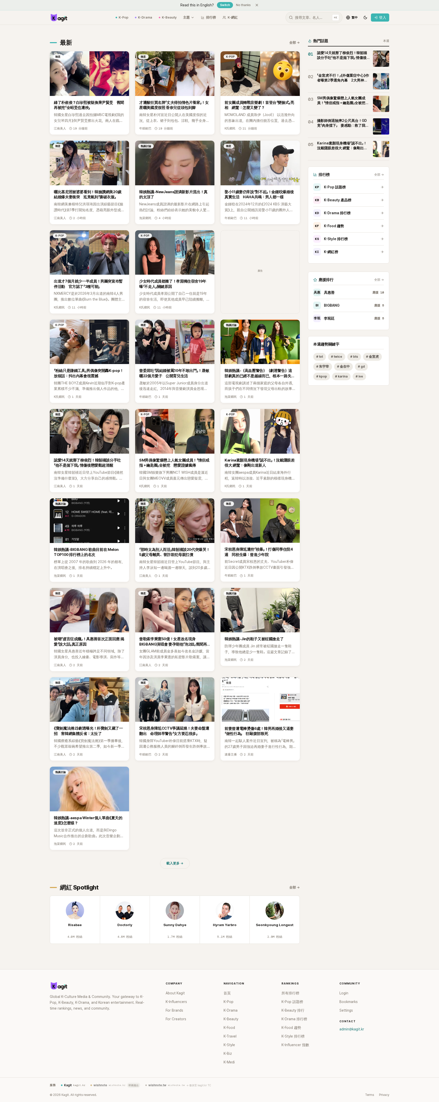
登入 (382, 17)
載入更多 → (174, 863)
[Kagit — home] (59, 17)
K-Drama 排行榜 (333, 213)
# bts (354, 356)
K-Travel (230, 1036)
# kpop (321, 376)
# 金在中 (343, 366)
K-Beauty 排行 (292, 1010)
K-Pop (123, 17)
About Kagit (175, 993)
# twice (336, 356)
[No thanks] (257, 5)
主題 (186, 17)
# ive (359, 376)
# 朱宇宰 (322, 366)
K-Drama (145, 17)
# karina (341, 376)
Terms (369, 1095)
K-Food (229, 1028)
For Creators (176, 1019)
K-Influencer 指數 (295, 1045)
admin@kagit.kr (351, 1029)
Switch (225, 5)
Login (343, 993)
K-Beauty (169, 17)
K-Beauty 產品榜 (333, 200)
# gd (361, 366)
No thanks (243, 5)
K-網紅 (233, 17)
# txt (319, 356)
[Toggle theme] (365, 17)
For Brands (174, 1010)
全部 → (294, 42)
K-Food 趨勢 (329, 226)
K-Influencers (176, 1002)
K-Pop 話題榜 (330, 187)
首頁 (227, 993)
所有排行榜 (290, 993)
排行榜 (211, 17)
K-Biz (228, 1053)
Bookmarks (348, 1002)
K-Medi (229, 1062)
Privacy (384, 1095)
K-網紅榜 (326, 252)
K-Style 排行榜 (331, 239)
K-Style (229, 1045)
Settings (346, 1010)
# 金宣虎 (372, 356)
